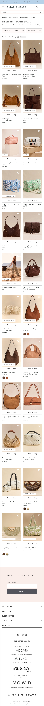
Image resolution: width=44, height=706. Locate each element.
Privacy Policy (26, 701)
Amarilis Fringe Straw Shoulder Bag (10, 458)
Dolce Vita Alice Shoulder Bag (8, 329)
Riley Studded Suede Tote (31, 119)
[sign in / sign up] (37, 7)
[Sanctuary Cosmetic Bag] (11, 143)
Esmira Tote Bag (29, 329)
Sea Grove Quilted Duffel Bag (30, 548)
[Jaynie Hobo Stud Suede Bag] (11, 54)
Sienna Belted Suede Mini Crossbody (31, 288)
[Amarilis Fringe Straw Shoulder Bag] (11, 438)
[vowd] (22, 682)
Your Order (7, 607)
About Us (6, 625)
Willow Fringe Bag (9, 287)
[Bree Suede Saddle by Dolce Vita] (11, 396)
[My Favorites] (18, 43)
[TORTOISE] (24, 509)
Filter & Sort (32, 31)
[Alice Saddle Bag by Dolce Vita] (32, 396)
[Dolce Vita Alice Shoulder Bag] (11, 309)
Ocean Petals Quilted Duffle (10, 205)
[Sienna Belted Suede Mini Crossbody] (32, 267)
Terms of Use (16, 701)
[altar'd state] (16, 6)
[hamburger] (3, 7)
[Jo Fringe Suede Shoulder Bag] (11, 99)
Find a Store (23, 37)
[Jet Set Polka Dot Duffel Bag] (11, 482)
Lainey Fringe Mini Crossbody (30, 246)
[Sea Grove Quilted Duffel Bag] (32, 527)
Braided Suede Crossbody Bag (29, 75)
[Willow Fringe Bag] (11, 267)
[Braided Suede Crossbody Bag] (32, 54)
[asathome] (22, 649)
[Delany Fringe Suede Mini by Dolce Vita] (32, 352)
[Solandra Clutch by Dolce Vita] (32, 482)
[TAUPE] (24, 334)
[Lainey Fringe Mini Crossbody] (32, 226)
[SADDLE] (28, 334)
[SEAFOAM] (28, 509)
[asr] (22, 658)
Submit (22, 591)
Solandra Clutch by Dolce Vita (30, 502)
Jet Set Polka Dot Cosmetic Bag (29, 458)
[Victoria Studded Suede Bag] (11, 226)
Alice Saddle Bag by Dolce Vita (30, 417)
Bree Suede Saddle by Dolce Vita (10, 417)
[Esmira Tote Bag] (32, 309)
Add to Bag (11, 70)
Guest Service (8, 616)
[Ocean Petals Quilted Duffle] (11, 184)
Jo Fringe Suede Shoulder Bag (8, 119)
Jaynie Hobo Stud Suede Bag (11, 75)
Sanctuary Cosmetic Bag (10, 163)
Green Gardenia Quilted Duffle (32, 205)
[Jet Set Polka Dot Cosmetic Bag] (32, 438)
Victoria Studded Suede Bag (11, 246)
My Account (7, 611)
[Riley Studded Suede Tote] (32, 99)
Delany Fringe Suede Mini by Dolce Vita (31, 373)
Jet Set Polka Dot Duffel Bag (11, 502)
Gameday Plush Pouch (31, 163)
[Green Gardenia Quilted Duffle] (32, 184)
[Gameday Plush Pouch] (32, 143)
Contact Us (7, 621)
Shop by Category (11, 31)
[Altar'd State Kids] (22, 669)
